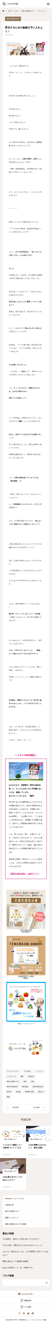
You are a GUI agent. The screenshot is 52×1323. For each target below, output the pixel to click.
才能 (32, 1081)
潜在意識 (25, 1086)
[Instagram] (19, 1313)
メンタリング (11, 1076)
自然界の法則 (29, 1092)
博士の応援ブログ (13, 19)
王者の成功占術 (37, 1086)
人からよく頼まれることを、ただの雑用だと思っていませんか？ (25, 1253)
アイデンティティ (13, 1071)
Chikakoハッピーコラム (14, 1198)
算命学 (9, 1092)
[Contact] (32, 1313)
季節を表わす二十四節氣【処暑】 (16, 1261)
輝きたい (41, 1092)
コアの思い (27, 1071)
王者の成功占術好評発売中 (26, 931)
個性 (21, 1076)
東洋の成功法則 (12, 1086)
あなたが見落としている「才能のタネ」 (18, 1268)
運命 (8, 1097)
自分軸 (18, 1092)
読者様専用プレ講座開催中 (26, 977)
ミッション (39, 1071)
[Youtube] (28, 1313)
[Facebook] (24, 1313)
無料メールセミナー (26, 1023)
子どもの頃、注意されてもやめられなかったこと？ (23, 1245)
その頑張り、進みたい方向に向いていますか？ (21, 1239)
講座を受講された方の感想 (15, 1224)
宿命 (25, 1081)
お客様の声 (9, 1205)
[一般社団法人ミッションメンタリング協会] (10, 4)
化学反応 (31, 1076)
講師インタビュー (12, 1218)
